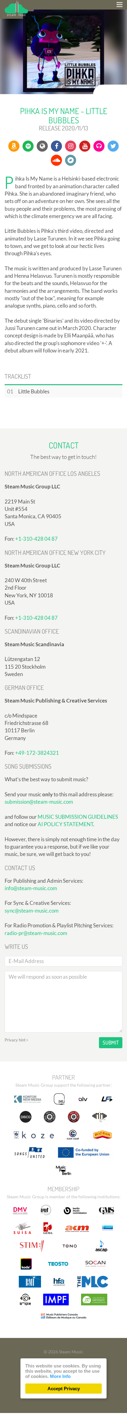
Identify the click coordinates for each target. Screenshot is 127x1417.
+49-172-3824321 (37, 753)
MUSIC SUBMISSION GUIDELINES (78, 817)
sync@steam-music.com (32, 910)
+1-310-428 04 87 (36, 538)
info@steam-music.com (31, 888)
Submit (111, 1042)
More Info (60, 1376)
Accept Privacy (63, 1388)
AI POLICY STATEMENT (65, 824)
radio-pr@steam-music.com (36, 933)
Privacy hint (16, 1039)
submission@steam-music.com (39, 801)
